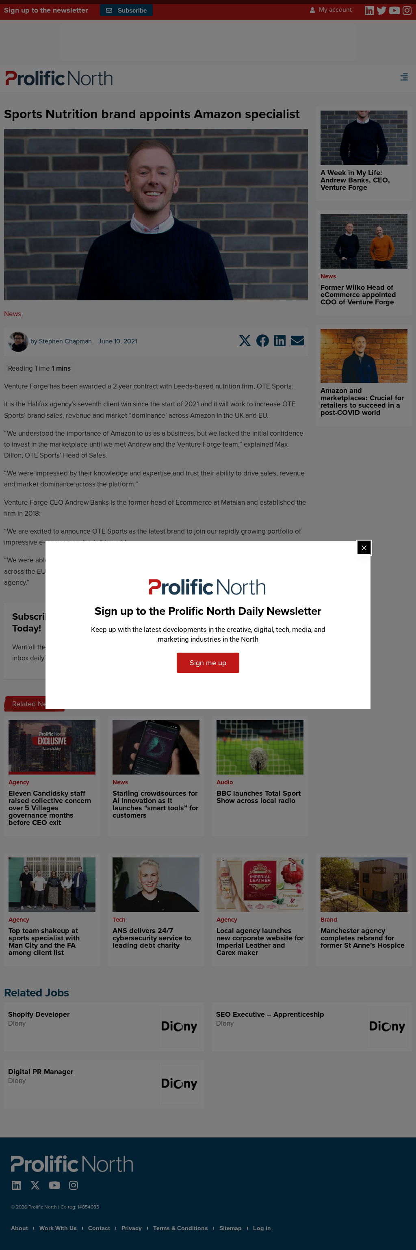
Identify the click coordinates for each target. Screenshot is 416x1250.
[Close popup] (364, 547)
